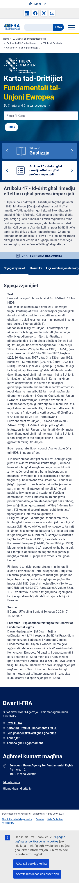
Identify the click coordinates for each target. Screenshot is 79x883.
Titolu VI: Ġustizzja (52, 43)
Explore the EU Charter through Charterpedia (29, 43)
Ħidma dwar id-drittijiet (17, 788)
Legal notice (26, 819)
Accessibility (8, 823)
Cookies (40, 819)
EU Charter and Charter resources (29, 39)
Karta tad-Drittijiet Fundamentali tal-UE (32, 728)
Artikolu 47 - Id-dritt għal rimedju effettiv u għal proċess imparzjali (38, 47)
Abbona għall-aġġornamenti (25, 743)
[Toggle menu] (71, 27)
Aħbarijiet (13, 738)
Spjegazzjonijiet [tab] (14, 268)
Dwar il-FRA (14, 723)
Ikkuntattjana (11, 782)
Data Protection (55, 819)
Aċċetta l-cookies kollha (31, 863)
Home (6, 39)
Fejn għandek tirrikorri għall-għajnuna (31, 733)
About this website (11, 819)
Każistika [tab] (36, 268)
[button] (27, 13)
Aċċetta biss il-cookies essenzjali (37, 874)
